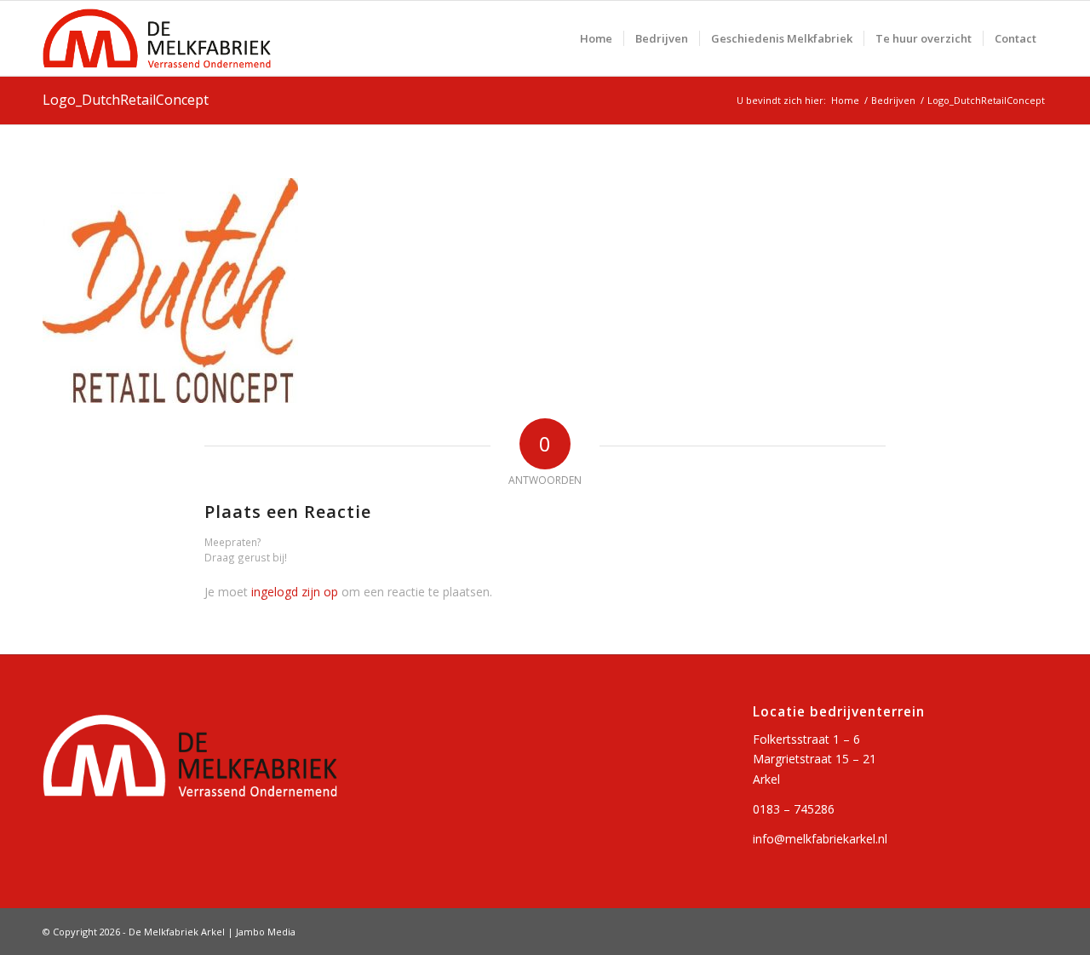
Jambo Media (265, 931)
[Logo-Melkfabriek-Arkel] (157, 38)
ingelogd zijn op (294, 592)
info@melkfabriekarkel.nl (820, 839)
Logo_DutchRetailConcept (126, 99)
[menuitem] (596, 38)
